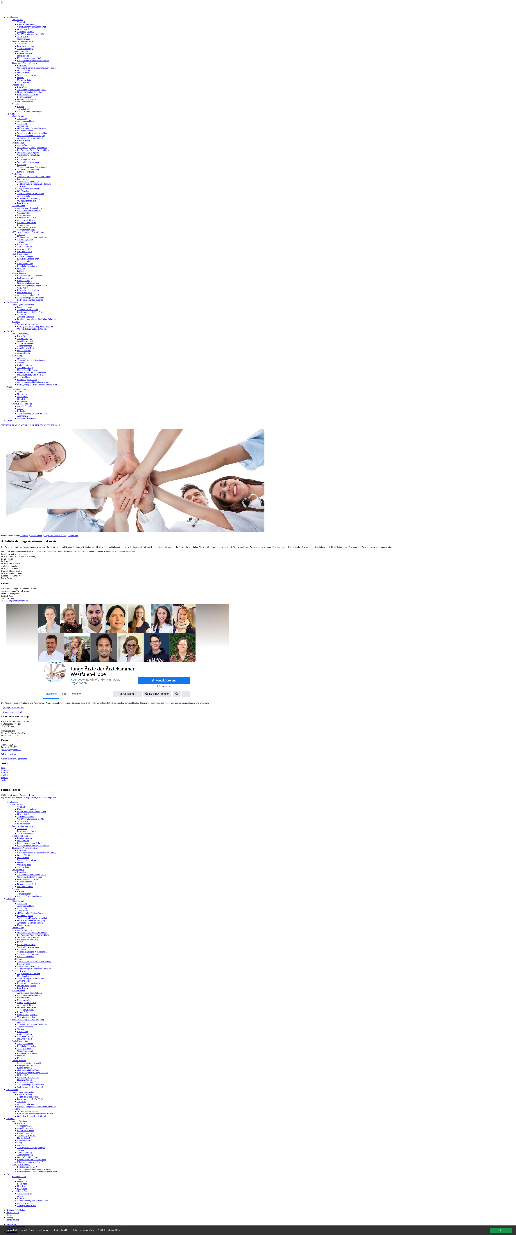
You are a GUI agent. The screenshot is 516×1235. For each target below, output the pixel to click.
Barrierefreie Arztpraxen (27, 879)
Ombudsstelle (23, 857)
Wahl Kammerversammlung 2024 (31, 811)
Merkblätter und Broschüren (29, 995)
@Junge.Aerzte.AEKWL (13, 707)
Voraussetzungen (24, 1126)
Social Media (22, 1184)
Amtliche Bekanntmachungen (29, 896)
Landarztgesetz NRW (26, 944)
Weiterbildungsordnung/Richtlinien (32, 932)
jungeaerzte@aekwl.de (18, 601)
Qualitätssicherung (20, 971)
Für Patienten (12, 1089)
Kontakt (20, 1058)
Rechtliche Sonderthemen (28, 1046)
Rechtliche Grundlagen (27, 1053)
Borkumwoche (23, 964)
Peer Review (22, 988)
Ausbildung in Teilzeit (26, 1135)
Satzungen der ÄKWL (26, 1002)
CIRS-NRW (22, 1075)
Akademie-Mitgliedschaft (28, 966)
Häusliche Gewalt (24, 1080)
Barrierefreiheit (12, 1220)
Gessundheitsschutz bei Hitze (29, 877)
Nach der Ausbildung (21, 1164)
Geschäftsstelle (23, 814)
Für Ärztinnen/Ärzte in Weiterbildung (33, 935)
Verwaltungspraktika (26, 1017)
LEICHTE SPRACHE (51, 425)
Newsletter (5, 770)
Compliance (51, 797)
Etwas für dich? (24, 1123)
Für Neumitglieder (25, 915)
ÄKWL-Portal (12, 1212)
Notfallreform (23, 840)
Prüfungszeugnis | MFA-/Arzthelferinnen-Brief (37, 1172)
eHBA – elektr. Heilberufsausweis (31, 913)
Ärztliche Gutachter (25, 1104)
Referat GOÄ (23, 1012)
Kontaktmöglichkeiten (15, 1210)
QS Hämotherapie (25, 976)
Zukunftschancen (24, 1133)
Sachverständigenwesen (27, 1014)
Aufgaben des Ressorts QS (28, 973)
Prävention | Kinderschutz (28, 1077)
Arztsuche (21, 1101)
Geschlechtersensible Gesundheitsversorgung (36, 853)
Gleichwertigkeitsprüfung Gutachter (32, 1072)
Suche (9, 421)
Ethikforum (22, 850)
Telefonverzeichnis (9, 754)
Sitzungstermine (24, 1048)
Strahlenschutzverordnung (28, 954)
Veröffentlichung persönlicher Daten (32, 1201)
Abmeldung (22, 908)
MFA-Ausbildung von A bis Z (30, 1162)
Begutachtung (28, 1010)
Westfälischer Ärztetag (26, 860)
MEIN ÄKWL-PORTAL (19, 425)
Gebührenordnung (25, 1051)
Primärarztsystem (24, 838)
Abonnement (22, 1203)
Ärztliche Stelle (23, 981)
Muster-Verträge (24, 1000)
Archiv (20, 1196)
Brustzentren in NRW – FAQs (30, 1099)
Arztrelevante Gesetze (26, 1005)
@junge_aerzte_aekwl (12, 712)
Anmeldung (22, 903)
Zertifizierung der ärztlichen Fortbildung (34, 969)
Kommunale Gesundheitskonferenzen (33, 845)
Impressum (5, 797)
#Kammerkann (23, 824)
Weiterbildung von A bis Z (28, 940)
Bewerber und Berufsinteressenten (31, 1159)
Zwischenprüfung (24, 1034)
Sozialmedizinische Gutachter (29, 1063)
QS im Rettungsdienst (26, 985)
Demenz (20, 862)
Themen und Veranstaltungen (24, 848)
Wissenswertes (18, 869)
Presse (3, 768)
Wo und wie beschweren (27, 1111)
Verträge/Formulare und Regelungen (32, 1024)
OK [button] (500, 1230)
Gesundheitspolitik (20, 836)
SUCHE (4, 425)
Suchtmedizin (23, 867)
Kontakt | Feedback (25, 956)
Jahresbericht (22, 821)
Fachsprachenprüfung (26, 1065)
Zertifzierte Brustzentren (27, 1097)
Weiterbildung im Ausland (28, 947)
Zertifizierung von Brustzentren (30, 978)
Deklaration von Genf (26, 884)
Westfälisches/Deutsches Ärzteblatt (32, 918)
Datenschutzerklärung (19, 797)
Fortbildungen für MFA (27, 1167)
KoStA (20, 942)
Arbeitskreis (73, 535)
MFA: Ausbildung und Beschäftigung (28, 1019)
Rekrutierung (22, 1031)
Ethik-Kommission (20, 1041)
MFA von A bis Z (24, 1039)
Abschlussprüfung (25, 1036)
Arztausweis (22, 911)
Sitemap (4, 777)
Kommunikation (19, 1176)
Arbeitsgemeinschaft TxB (28, 1082)
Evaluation (21, 949)
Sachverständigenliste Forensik (30, 1087)
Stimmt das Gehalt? (25, 1130)
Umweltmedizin (24, 865)
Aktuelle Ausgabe (24, 1193)
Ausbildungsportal (25, 1027)
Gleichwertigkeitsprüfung (28, 1070)
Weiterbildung (18, 927)
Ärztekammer (36, 535)
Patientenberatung (24, 1094)
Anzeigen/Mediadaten (26, 1205)
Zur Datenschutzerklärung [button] (110, 1230)
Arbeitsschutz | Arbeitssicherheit (30, 1085)
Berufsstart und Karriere (27, 831)
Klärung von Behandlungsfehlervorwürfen (35, 1114)
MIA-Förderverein (25, 886)
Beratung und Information (23, 1092)
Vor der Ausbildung (20, 1121)
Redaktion (21, 1198)
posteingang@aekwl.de (11, 749)
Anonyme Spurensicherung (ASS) (31, 874)
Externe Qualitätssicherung (28, 983)
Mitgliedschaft (18, 901)
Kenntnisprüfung (24, 1068)
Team (19, 1179)
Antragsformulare (24, 930)
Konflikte (16, 1109)
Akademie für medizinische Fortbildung (34, 961)
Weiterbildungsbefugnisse (28, 937)
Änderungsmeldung (25, 906)
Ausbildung (17, 1143)
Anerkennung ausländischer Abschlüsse (34, 1169)
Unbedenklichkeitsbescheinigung (31, 920)
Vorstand (21, 807)
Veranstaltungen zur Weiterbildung (31, 952)
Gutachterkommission (26, 1007)
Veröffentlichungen (25, 833)
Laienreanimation (24, 882)
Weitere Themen (19, 1060)
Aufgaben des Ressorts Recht (29, 993)
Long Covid (22, 872)
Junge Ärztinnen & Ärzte (55, 535)
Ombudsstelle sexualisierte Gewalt (31, 1116)
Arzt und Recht (18, 990)
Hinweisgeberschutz (37, 797)
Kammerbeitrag (23, 925)
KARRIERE (35, 425)
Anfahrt (4, 775)
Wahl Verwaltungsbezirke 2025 (30, 819)
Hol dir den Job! (24, 1138)
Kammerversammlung (26, 809)
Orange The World (25, 855)
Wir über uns (17, 804)
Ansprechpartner (24, 1140)
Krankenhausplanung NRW (29, 843)
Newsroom (22, 1181)
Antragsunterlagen (25, 1043)
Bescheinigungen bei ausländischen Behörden (36, 1106)
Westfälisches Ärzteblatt (22, 1191)
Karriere (4, 773)
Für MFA (10, 1118)
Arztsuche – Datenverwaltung (30, 923)
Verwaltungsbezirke (25, 816)
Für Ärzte (10, 898)
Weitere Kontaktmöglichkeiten (14, 759)
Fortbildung (17, 959)
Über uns (21, 1056)
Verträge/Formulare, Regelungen (31, 1147)
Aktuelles (16, 889)
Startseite (24, 535)
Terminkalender (24, 894)
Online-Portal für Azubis (27, 1157)
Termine (20, 1029)
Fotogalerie (22, 1188)
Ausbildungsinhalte (25, 1128)
